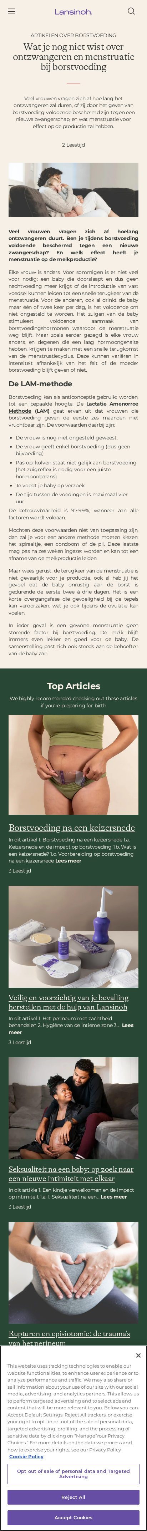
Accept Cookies (74, 1517)
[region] (73, 1438)
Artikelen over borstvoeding (73, 35)
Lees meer (114, 1197)
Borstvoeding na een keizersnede (72, 828)
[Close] (138, 1355)
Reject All (73, 1497)
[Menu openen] (16, 12)
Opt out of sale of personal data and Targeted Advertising (73, 1474)
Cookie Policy (26, 1456)
